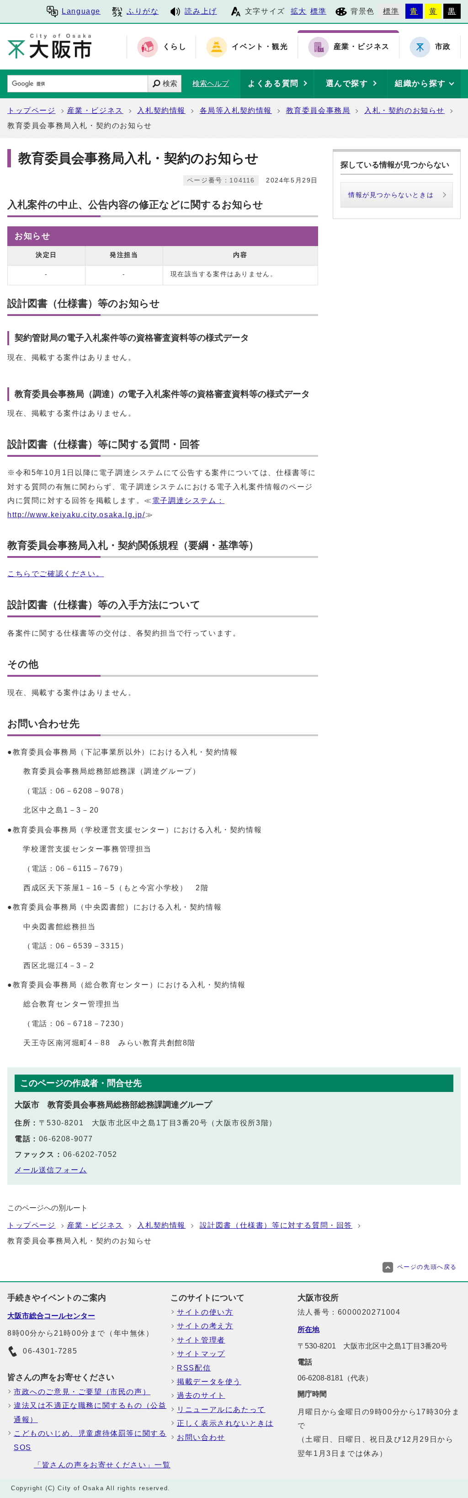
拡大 (299, 11)
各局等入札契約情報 (236, 110)
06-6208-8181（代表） (335, 1378)
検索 (170, 83)
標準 (318, 11)
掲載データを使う (209, 1382)
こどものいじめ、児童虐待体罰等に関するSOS (90, 1440)
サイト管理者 (201, 1340)
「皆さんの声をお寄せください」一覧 (102, 1465)
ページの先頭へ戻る (427, 1266)
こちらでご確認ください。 (55, 574)
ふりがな (143, 11)
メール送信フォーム (51, 1170)
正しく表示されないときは (225, 1423)
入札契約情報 (161, 110)
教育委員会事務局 (318, 110)
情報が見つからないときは (391, 194)
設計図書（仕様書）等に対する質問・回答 (276, 1225)
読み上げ (201, 11)
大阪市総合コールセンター (51, 1316)
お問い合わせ (201, 1437)
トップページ (31, 110)
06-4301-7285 (50, 1351)
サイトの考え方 (205, 1326)
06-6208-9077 (66, 1139)
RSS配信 (194, 1368)
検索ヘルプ (210, 83)
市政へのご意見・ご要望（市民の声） (82, 1392)
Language (81, 11)
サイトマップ (201, 1354)
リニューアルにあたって (221, 1409)
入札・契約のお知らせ (404, 110)
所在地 (308, 1329)
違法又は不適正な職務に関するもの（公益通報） (90, 1412)
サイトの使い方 (205, 1312)
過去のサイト (201, 1395)
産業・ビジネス (95, 110)
